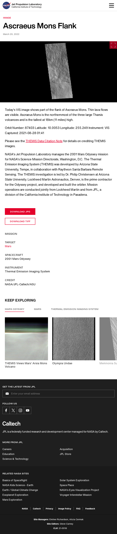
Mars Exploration (12, 500)
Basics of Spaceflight (14, 480)
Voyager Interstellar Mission (76, 495)
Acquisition (66, 449)
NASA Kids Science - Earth (17, 485)
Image (7, 17)
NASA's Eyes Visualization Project (79, 490)
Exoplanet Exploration (15, 495)
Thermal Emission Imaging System (74, 309)
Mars (8, 246)
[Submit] (7, 393)
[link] (58, 71)
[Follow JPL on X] (13, 410)
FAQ (78, 508)
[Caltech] (11, 423)
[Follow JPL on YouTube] (27, 410)
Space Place (67, 485)
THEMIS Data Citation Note (44, 141)
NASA (25, 508)
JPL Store (65, 454)
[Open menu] (111, 5)
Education (8, 454)
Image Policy (64, 508)
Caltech (37, 508)
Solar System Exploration (74, 480)
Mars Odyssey (14, 309)
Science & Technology (15, 459)
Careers (6, 449)
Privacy (49, 508)
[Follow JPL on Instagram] (20, 410)
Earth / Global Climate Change (20, 490)
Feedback (90, 508)
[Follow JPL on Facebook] (6, 410)
